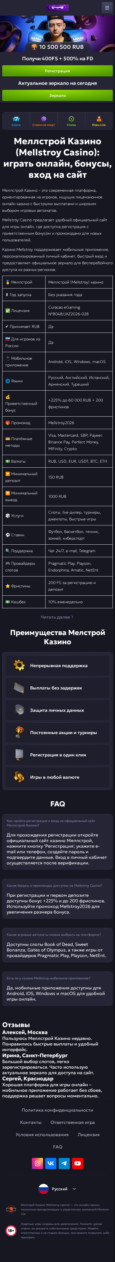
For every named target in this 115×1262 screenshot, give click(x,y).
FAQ (57, 1147)
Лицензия (89, 1134)
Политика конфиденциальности (57, 1110)
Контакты (31, 1122)
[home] (57, 7)
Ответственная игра (73, 1122)
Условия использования (42, 1134)
